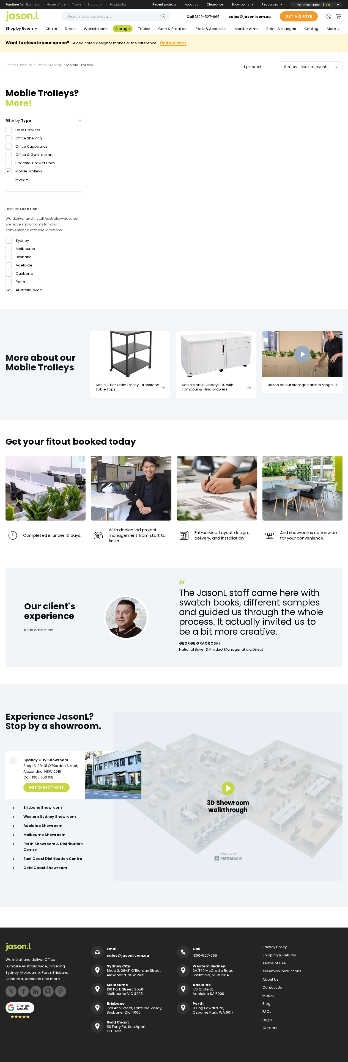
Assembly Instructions (281, 971)
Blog (266, 1004)
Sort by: (291, 66)
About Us (270, 979)
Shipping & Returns (279, 955)
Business (33, 4)
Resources (270, 4)
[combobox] (115, 16)
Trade (76, 4)
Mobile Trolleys (28, 171)
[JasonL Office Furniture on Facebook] (23, 991)
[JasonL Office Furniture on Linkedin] (35, 991)
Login (267, 1020)
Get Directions (46, 787)
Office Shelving (28, 138)
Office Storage (49, 65)
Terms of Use (274, 963)
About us (191, 4)
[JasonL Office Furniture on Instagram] (48, 991)
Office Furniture (19, 65)
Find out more (173, 42)
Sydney (22, 240)
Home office (56, 4)
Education (95, 4)
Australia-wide (29, 290)
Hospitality (118, 4)
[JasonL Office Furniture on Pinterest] (60, 991)
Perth (20, 282)
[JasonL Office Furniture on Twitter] (11, 991)
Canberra (24, 273)
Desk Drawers (27, 130)
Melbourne (25, 249)
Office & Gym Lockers (34, 154)
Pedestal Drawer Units (35, 163)
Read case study (38, 630)
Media (268, 996)
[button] (338, 16)
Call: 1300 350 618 (38, 777)
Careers (269, 1028)
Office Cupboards (31, 146)
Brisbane (24, 257)
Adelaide (24, 265)
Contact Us (272, 987)
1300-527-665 (207, 16)
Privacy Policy (274, 947)
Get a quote (298, 16)
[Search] (163, 16)
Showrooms (240, 4)
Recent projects (164, 4)
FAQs (267, 1011)
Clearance (215, 4)
